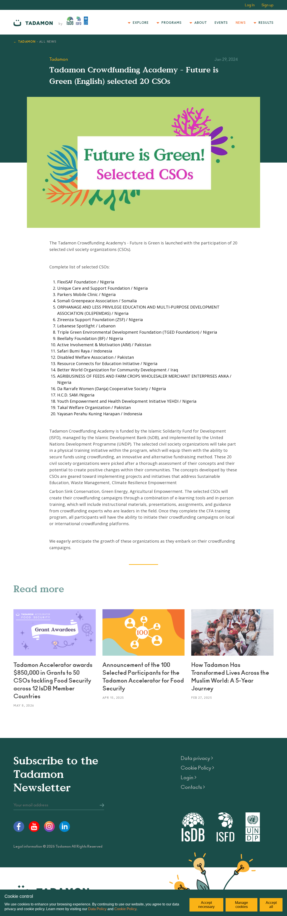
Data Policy (97, 909)
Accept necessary (206, 905)
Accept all (271, 905)
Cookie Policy (125, 909)
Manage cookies (241, 905)
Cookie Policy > (197, 768)
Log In (250, 5)
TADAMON (27, 41)
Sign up (267, 5)
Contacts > (193, 787)
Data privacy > (197, 758)
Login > (188, 777)
